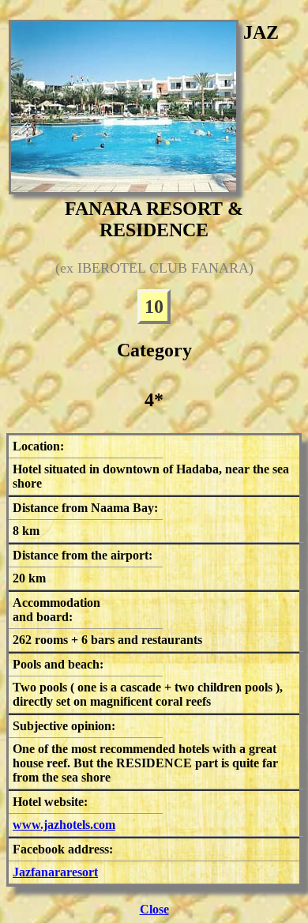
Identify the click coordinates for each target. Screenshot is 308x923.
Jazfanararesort (55, 872)
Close (154, 909)
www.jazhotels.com (64, 824)
